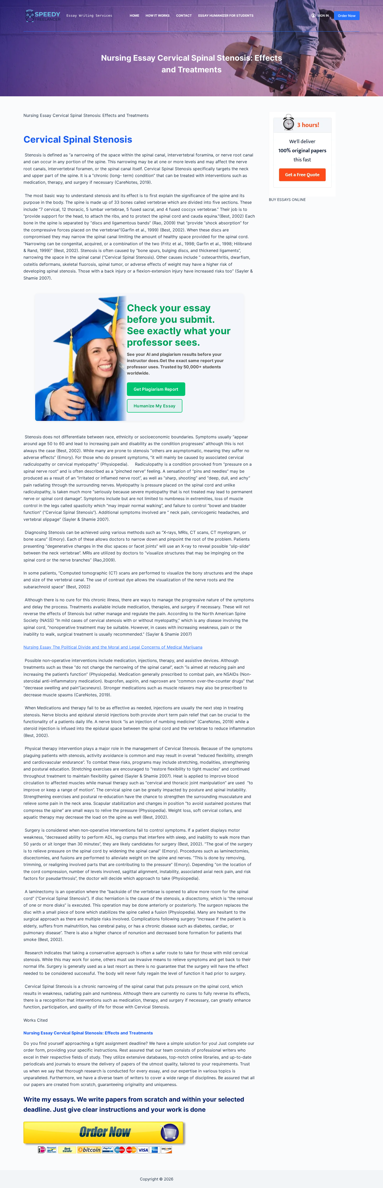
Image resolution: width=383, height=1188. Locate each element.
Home (134, 15)
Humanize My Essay (154, 405)
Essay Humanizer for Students (226, 15)
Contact (184, 15)
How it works (158, 15)
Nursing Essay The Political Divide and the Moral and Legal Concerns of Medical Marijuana (112, 647)
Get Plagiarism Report (156, 389)
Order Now (347, 16)
